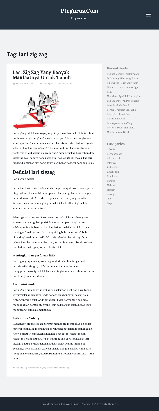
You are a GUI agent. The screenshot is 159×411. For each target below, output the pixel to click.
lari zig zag (21, 367)
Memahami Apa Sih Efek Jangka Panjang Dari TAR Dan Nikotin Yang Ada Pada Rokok (123, 101)
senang (111, 194)
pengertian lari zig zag (58, 367)
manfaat (111, 189)
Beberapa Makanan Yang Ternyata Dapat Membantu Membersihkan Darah (121, 128)
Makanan (111, 185)
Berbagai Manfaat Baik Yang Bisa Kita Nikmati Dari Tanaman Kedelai (121, 114)
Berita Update (114, 154)
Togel (110, 203)
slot (109, 198)
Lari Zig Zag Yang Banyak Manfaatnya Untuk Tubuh (42, 74)
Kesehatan (112, 176)
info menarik (113, 158)
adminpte (47, 83)
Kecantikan (113, 171)
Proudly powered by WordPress (60, 403)
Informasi (67, 83)
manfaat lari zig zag (37, 367)
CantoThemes (108, 403)
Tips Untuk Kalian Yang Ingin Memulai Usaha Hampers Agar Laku (123, 87)
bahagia (111, 149)
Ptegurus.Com (79, 10)
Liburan (111, 180)
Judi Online (113, 167)
